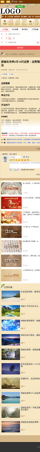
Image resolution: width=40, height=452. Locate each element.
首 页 (4, 16)
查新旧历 (23, 4)
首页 (7, 54)
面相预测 (11, 23)
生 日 (4, 42)
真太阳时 (32, 4)
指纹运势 (17, 23)
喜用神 (17, 21)
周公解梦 (24, 16)
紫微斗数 (11, 24)
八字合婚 (17, 19)
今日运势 (10, 16)
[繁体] (21, 1)
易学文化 (31, 54)
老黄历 (36, 21)
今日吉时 (36, 23)
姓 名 (4, 34)
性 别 (4, 38)
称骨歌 (24, 21)
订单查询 (15, 4)
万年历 (36, 24)
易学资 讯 (22, 54)
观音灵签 (24, 24)
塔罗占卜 (24, 23)
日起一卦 (31, 16)
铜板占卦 (17, 24)
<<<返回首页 (5, 4)
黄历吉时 (17, 16)
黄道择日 (36, 19)
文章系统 (14, 54)
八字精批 (11, 19)
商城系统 (11, 6)
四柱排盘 (24, 19)
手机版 (15, 1)
